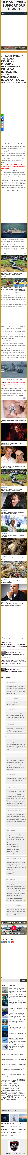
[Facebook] (14, 117)
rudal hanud (3, 1095)
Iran (6, 1085)
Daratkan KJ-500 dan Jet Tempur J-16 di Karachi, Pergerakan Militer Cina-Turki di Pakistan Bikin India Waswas (14, 1059)
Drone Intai (24, 1082)
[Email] (14, 127)
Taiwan (22, 1095)
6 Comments (3, 665)
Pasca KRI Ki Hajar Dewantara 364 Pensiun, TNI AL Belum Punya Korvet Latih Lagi (18, 1008)
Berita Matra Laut (16, 82)
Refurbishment (15, 638)
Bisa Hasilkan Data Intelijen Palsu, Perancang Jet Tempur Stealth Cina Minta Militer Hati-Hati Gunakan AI (17, 1033)
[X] (14, 120)
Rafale (18, 1093)
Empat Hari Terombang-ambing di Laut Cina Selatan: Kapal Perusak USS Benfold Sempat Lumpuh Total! (17, 1027)
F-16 (9, 1083)
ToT (22, 1097)
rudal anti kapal (22, 1093)
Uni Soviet (13, 1099)
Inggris (3, 1085)
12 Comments (4, 648)
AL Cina (14, 1080)
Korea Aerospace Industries (6, 1087)
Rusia (9, 1095)
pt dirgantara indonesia (6, 1093)
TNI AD (3, 1097)
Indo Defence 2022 (8, 637)
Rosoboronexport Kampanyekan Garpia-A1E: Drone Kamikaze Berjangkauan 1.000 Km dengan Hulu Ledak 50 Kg (14, 1064)
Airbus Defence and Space (6, 1080)
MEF (20, 1090)
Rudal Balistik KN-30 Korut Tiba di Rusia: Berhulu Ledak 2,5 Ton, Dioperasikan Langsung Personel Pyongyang (14, 1074)
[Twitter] (9, 942)
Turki (24, 1097)
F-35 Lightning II (14, 1083)
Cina (13, 1082)
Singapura (17, 1095)
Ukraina (7, 1099)
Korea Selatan (16, 1087)
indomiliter (3, 82)
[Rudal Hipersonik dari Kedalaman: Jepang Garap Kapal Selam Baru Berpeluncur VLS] (23, 1118)
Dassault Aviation (19, 1082)
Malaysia (13, 1090)
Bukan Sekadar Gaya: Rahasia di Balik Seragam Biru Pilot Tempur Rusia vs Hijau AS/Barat (17, 1021)
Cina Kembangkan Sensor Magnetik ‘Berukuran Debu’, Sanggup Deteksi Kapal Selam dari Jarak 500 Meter (17, 1002)
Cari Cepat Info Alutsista (7, 977)
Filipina (20, 1083)
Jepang (13, 1085)
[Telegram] (14, 122)
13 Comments (16, 84)
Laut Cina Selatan (14, 1088)
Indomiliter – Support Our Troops (16, 1153)
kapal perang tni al (18, 637)
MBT (17, 1090)
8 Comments (3, 657)
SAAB (13, 1095)
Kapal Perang (8, 84)
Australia (4, 1082)
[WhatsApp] (14, 115)
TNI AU (17, 1097)
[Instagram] (5, 942)
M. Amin (8, 787)
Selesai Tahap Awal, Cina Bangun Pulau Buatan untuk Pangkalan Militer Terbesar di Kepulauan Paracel (18, 996)
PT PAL (9, 638)
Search (23, 980)
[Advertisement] (14, 30)
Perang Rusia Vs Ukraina (15, 1092)
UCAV (2, 1099)
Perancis (4, 1092)
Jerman (17, 1085)
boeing (8, 1082)
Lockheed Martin (5, 1090)
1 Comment (3, 672)
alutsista (21, 1080)
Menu (3, 13)
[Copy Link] (14, 124)
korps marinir (5, 1088)
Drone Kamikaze (4, 1083)
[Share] (14, 129)
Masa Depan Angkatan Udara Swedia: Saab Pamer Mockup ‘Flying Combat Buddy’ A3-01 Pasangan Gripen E (14, 1054)
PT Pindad (14, 1093)
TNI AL (21, 638)
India (23, 1083)
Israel (9, 1085)
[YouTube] (12, 942)
